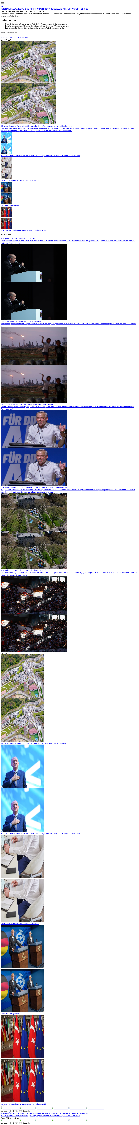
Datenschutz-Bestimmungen (53, 1116)
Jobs (20, 1116)
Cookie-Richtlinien (72, 1116)
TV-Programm (6, 1116)
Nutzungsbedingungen (31, 1116)
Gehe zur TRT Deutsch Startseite (14, 37)
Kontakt (15, 1116)
